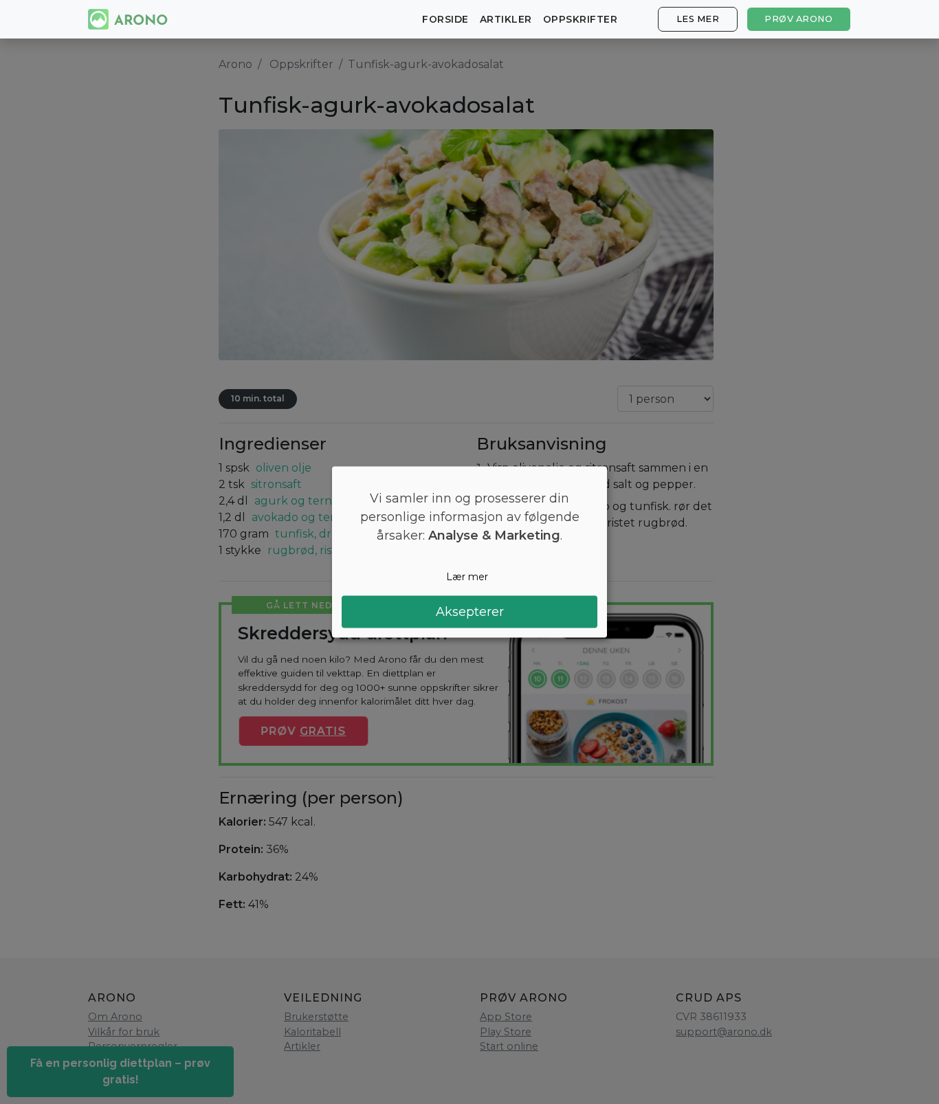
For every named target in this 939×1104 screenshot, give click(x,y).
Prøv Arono (798, 19)
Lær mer (467, 577)
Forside (445, 19)
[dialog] (469, 552)
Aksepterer (470, 611)
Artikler (506, 19)
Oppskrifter (580, 19)
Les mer (698, 19)
